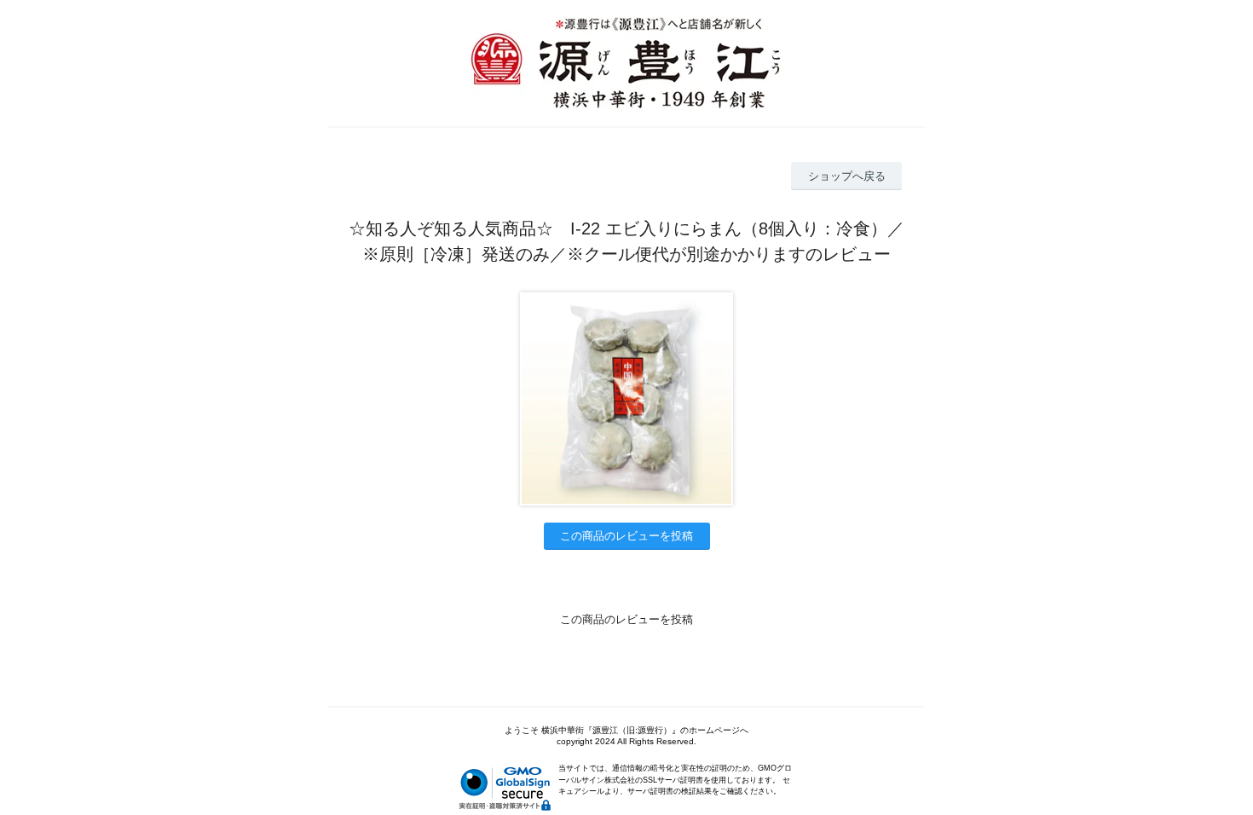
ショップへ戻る (847, 176)
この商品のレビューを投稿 (626, 535)
